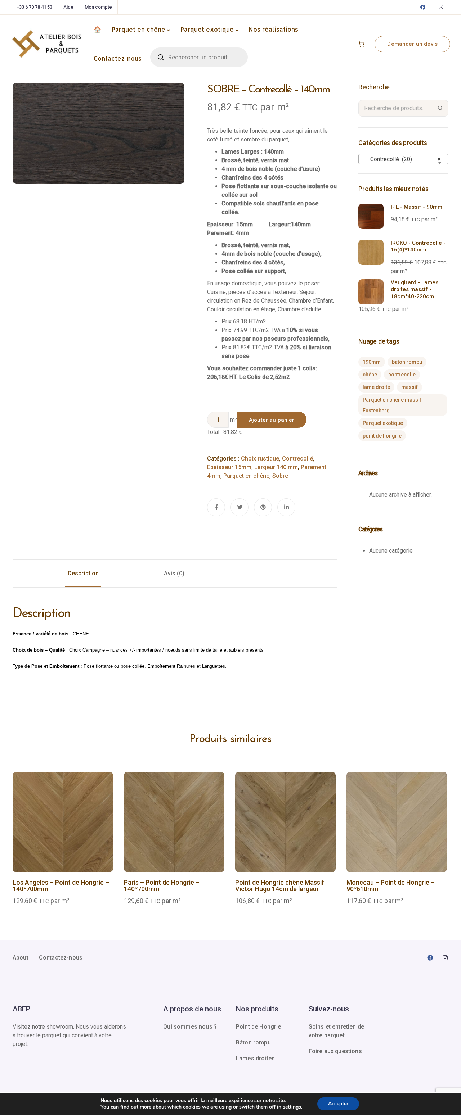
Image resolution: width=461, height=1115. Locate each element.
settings (292, 1107)
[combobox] (403, 159)
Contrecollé (297, 458)
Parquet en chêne (138, 29)
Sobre (280, 475)
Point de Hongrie (258, 1026)
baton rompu (407, 362)
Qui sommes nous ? (190, 1026)
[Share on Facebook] (216, 507)
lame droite (376, 387)
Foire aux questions (335, 1051)
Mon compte (98, 7)
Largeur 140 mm (276, 467)
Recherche (440, 108)
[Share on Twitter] (239, 507)
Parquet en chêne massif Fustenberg (392, 405)
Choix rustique (260, 458)
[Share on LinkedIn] (286, 507)
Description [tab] (83, 573)
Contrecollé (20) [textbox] (401, 159)
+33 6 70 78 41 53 (34, 7)
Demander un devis (412, 44)
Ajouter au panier (272, 420)
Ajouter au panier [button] (63, 842)
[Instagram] (440, 7)
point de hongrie (382, 436)
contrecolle (402, 374)
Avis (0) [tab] (174, 573)
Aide (68, 7)
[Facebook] (422, 7)
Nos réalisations (273, 29)
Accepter (338, 1103)
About (20, 957)
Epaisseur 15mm (229, 467)
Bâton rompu (253, 1042)
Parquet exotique (207, 29)
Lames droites (255, 1058)
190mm (372, 362)
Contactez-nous (118, 58)
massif (409, 387)
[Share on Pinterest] (263, 507)
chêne (370, 374)
